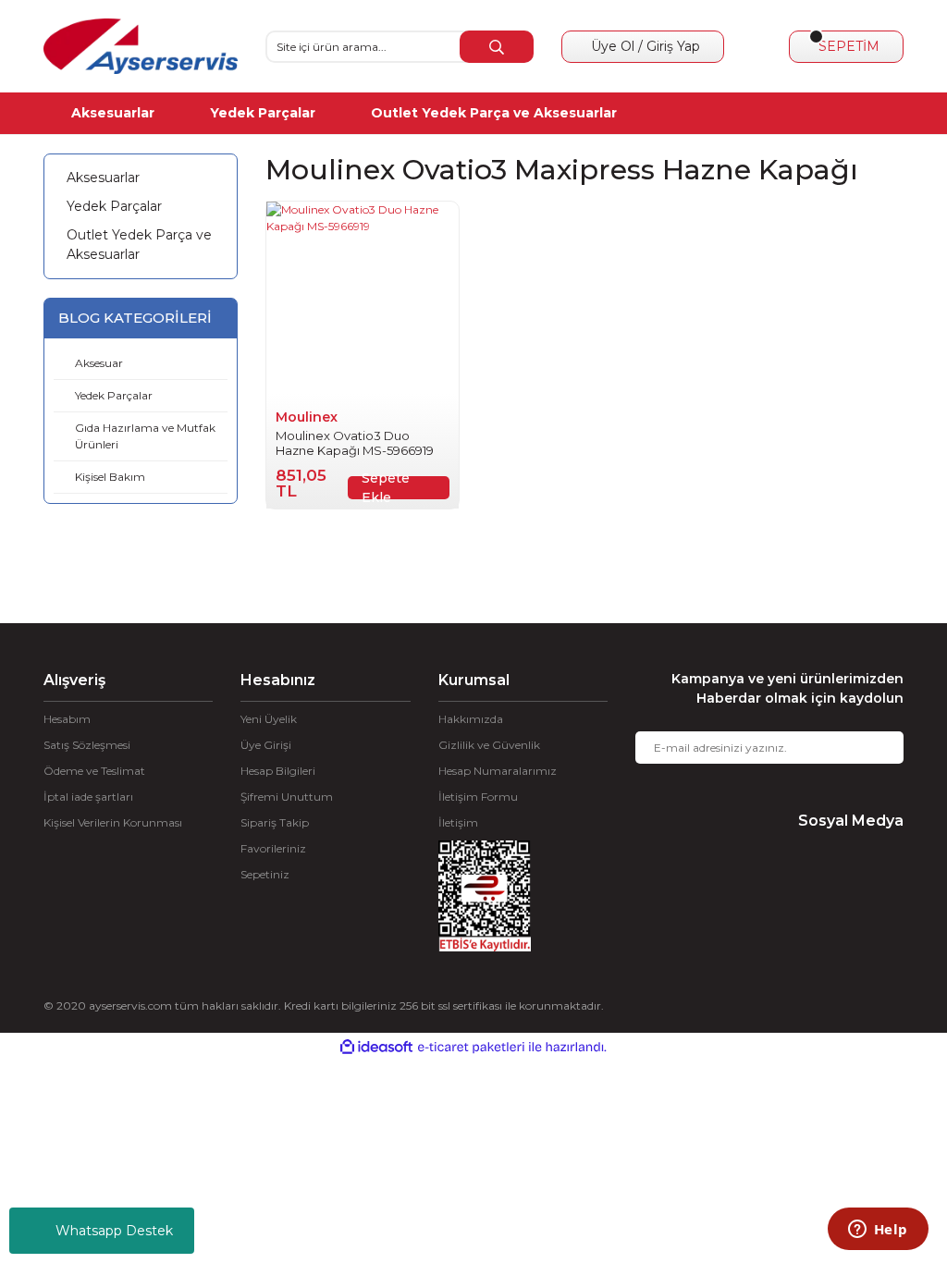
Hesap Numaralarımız (497, 771)
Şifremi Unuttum (286, 796)
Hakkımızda (470, 719)
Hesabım (67, 719)
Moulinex (307, 417)
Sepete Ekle (386, 487)
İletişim (458, 822)
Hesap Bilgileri (277, 771)
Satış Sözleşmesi (86, 745)
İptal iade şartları (88, 796)
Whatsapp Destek (114, 1230)
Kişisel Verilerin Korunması (112, 822)
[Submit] (875, 747)
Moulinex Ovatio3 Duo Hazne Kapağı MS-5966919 (355, 443)
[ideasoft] (376, 1047)
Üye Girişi (265, 745)
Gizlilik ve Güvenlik (489, 745)
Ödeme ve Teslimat (94, 771)
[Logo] (140, 46)
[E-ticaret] (471, 1046)
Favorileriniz (273, 848)
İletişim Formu (478, 796)
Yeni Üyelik (268, 719)
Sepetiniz (264, 874)
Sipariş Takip (274, 822)
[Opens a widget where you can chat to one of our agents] (878, 1231)
